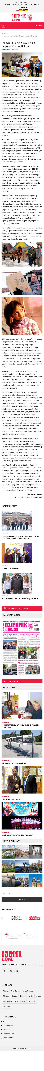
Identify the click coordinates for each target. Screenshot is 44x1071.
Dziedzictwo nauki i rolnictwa (12, 799)
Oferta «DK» (7, 1029)
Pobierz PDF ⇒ (15, 681)
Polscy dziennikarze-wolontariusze (14, 763)
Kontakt (6, 1021)
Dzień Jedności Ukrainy (10, 568)
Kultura (14, 996)
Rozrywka (6, 1006)
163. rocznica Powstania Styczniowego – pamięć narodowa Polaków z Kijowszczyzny (20, 537)
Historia (22, 996)
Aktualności (5, 722)
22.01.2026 (15, 49)
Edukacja (6, 996)
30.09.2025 (5, 596)
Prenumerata (8, 1025)
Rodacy (38, 996)
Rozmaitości (7, 1001)
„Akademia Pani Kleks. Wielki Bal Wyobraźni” (17, 835)
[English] (23, 10)
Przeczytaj (31, 1001)
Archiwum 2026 (6, 49)
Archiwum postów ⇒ (18, 609)
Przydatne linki (8, 1034)
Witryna (5, 991)
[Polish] (17, 10)
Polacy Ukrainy (27, 991)
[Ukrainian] (20, 10)
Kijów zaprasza (19, 1001)
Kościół (30, 996)
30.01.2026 (5, 533)
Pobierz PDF (8, 1038)
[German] (26, 10)
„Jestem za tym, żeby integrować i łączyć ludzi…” (20, 599)
